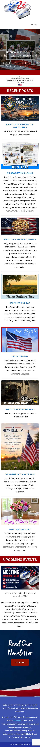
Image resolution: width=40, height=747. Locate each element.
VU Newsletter (26, 158)
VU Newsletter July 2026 (20, 154)
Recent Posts (20, 91)
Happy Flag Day (20, 338)
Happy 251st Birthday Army (20, 391)
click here (17, 720)
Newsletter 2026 (14, 158)
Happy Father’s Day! (20, 285)
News (20, 112)
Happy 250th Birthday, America (20, 225)
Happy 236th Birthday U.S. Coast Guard (20, 107)
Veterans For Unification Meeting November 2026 (20, 577)
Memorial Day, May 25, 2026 (20, 445)
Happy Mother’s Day (20, 510)
